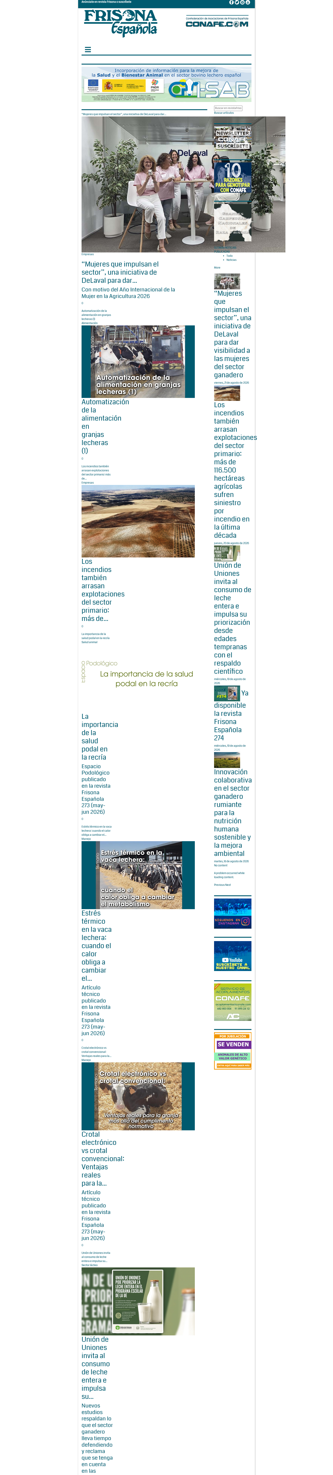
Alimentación (90, 323)
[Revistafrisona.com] (121, 22)
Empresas (88, 254)
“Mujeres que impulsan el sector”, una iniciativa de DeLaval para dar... (120, 272)
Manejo (86, 839)
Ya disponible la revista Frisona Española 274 (231, 715)
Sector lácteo (90, 1265)
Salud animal (89, 642)
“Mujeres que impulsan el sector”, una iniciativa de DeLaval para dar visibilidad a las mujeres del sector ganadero (232, 334)
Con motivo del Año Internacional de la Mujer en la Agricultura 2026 (128, 293)
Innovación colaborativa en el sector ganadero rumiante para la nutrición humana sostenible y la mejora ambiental (233, 812)
